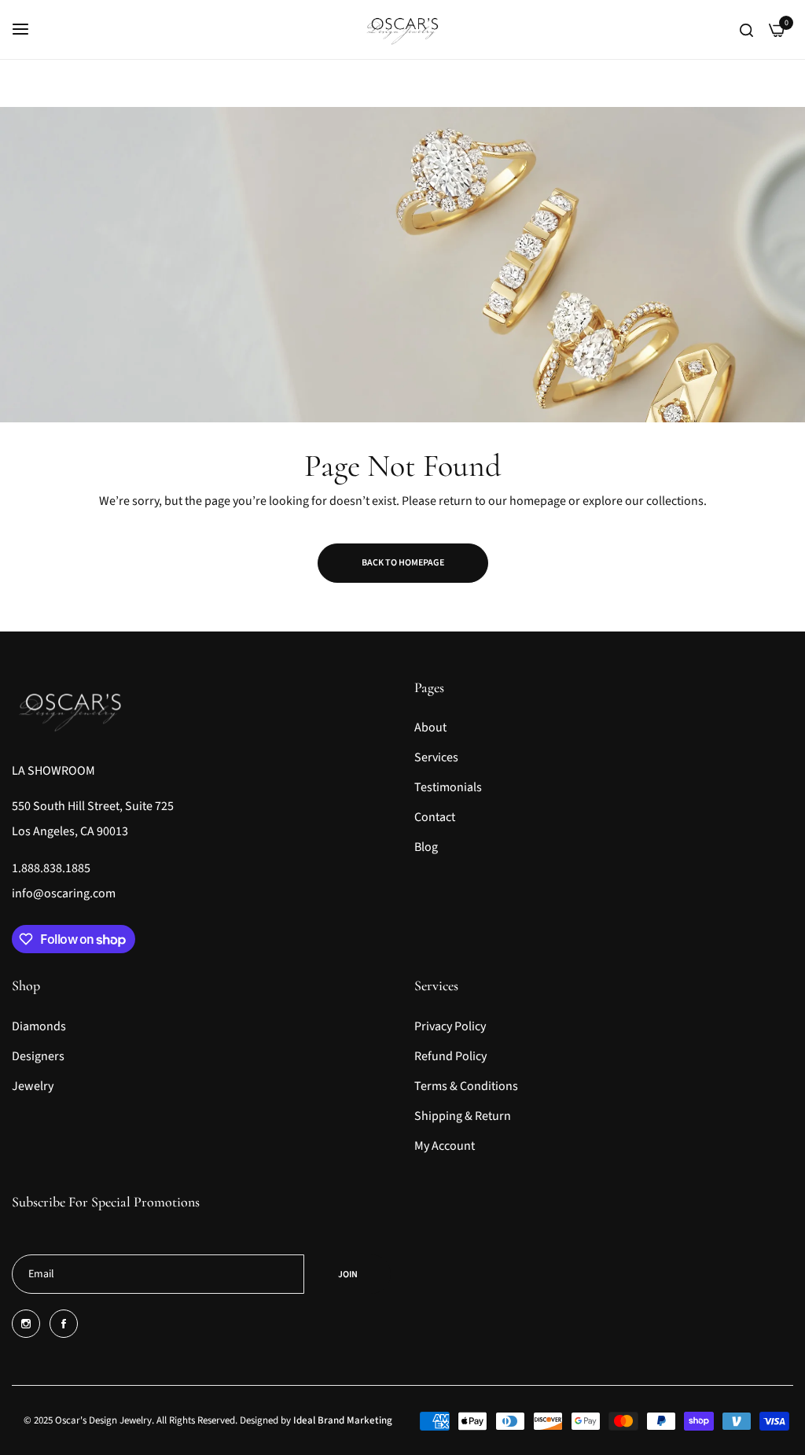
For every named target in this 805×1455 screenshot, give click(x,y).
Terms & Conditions (466, 1086)
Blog (426, 847)
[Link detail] (26, 1324)
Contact (434, 817)
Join (348, 1274)
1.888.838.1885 (51, 868)
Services (436, 757)
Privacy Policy (450, 1026)
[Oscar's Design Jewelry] (403, 29)
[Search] (746, 29)
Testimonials (448, 787)
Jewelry (32, 1086)
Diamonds (39, 1026)
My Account (444, 1146)
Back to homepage (403, 562)
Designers (38, 1056)
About (430, 727)
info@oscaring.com (64, 893)
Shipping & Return (462, 1116)
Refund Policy (450, 1056)
